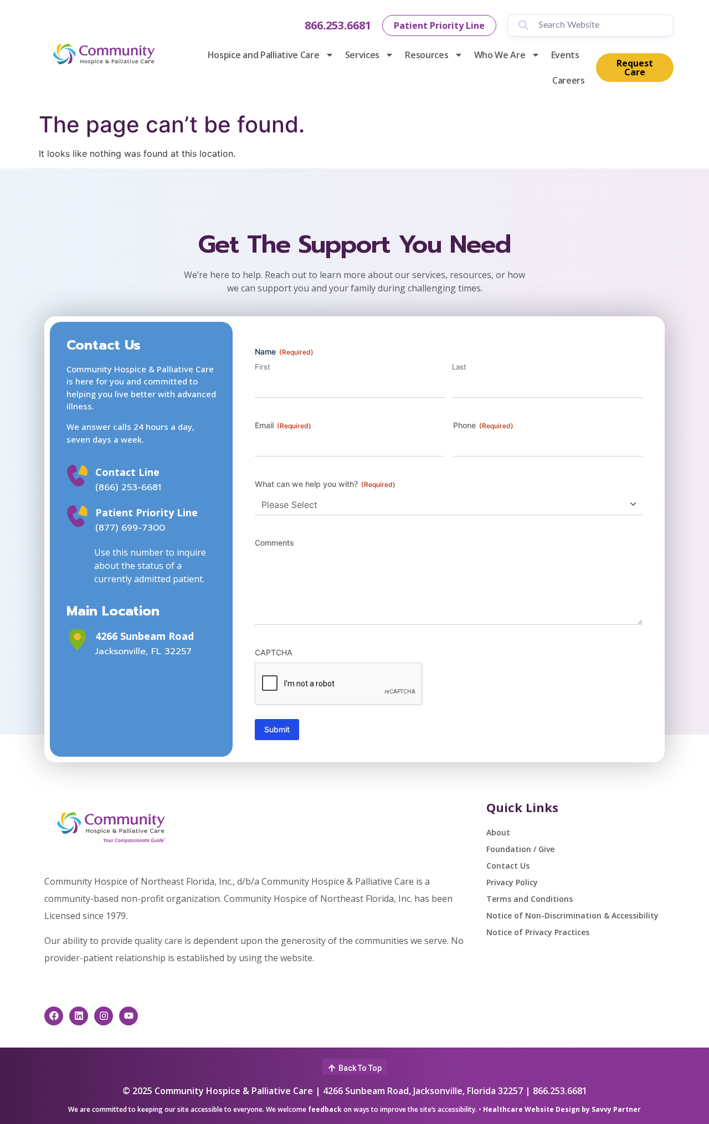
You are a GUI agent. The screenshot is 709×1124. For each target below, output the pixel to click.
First (262, 366)
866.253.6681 (338, 25)
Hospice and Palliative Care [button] (264, 55)
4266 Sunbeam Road (144, 636)
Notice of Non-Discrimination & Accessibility (572, 915)
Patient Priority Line (146, 512)
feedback (325, 1109)
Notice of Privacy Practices (537, 932)
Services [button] (362, 55)
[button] (354, 1067)
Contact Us (508, 865)
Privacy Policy (512, 882)
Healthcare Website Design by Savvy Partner (562, 1109)
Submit (277, 729)
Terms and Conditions (529, 899)
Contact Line (127, 472)
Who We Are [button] (500, 55)
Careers (568, 80)
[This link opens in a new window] (77, 639)
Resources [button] (426, 55)
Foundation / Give (520, 849)
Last (459, 366)
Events (565, 55)
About (498, 832)
